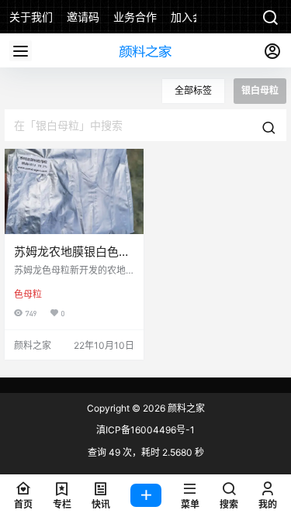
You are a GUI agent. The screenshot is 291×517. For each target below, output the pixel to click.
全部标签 (193, 90)
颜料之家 (185, 408)
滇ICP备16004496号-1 (145, 430)
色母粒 (28, 294)
